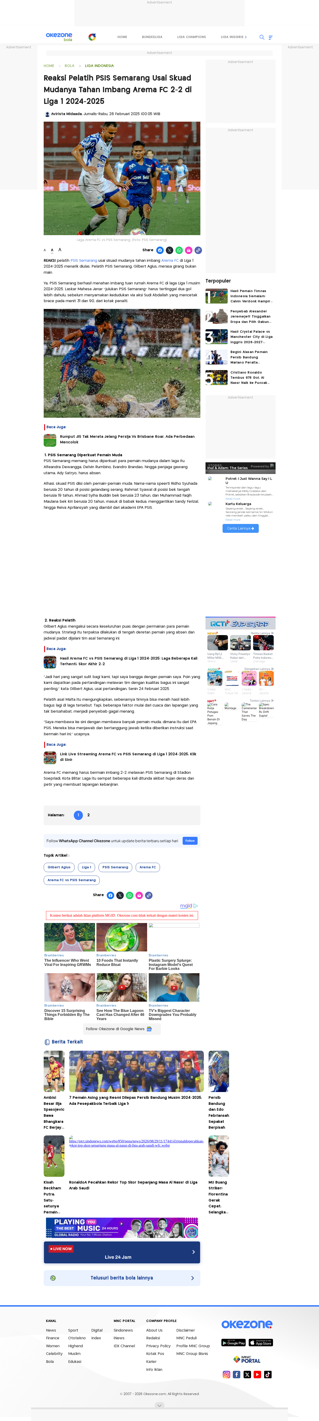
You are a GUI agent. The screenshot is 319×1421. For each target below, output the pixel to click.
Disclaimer (185, 1330)
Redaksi (153, 1338)
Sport (73, 1330)
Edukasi (74, 1362)
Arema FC (170, 260)
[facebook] (237, 1374)
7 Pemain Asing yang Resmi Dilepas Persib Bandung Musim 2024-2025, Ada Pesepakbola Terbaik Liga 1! (135, 1101)
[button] (246, 37)
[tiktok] (268, 1374)
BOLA (69, 66)
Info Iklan (154, 1370)
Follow (190, 840)
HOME (49, 66)
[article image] (217, 296)
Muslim (74, 1354)
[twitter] (247, 1374)
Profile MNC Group (193, 1346)
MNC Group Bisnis (192, 1354)
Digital (97, 1330)
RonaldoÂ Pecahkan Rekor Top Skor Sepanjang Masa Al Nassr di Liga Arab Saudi (133, 1185)
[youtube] (257, 1374)
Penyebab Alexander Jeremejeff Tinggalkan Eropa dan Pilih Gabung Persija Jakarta (250, 317)
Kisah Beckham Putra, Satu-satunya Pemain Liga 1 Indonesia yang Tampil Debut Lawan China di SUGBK (53, 1198)
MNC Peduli (186, 1338)
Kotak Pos (155, 1354)
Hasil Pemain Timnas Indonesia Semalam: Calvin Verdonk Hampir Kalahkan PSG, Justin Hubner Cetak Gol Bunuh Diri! (250, 297)
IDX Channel (124, 1346)
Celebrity (54, 1354)
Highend (75, 1346)
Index (96, 1338)
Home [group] (122, 37)
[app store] (260, 1342)
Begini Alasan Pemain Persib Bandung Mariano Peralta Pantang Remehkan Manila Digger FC (249, 357)
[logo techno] (59, 37)
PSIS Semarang (84, 260)
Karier (151, 1362)
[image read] (50, 440)
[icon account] (47, 114)
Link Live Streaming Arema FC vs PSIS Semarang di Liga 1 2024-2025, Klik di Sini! (128, 757)
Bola (50, 1362)
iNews (119, 1338)
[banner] (122, 1237)
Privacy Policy (158, 1346)
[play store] (233, 1342)
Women (53, 1346)
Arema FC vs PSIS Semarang (72, 880)
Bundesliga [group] (152, 37)
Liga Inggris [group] (232, 37)
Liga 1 (86, 867)
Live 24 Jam (118, 1257)
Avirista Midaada (66, 114)
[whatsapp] (179, 250)
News (51, 1330)
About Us (154, 1330)
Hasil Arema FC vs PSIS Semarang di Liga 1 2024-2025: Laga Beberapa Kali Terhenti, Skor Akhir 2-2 (128, 661)
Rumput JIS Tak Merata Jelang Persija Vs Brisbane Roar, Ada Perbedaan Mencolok (127, 439)
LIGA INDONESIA (99, 66)
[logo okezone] (247, 1324)
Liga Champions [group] (191, 37)
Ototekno (77, 1338)
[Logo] (92, 37)
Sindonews (123, 1330)
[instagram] (226, 1374)
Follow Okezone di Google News (115, 1029)
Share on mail (189, 250)
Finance (52, 1338)
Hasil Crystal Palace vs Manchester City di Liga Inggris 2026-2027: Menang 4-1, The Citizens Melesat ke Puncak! (251, 337)
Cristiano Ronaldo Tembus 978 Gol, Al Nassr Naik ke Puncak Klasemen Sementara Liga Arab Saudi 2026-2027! (249, 378)
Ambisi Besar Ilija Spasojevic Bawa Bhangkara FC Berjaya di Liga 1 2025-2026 (54, 1113)
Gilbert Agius (59, 867)
